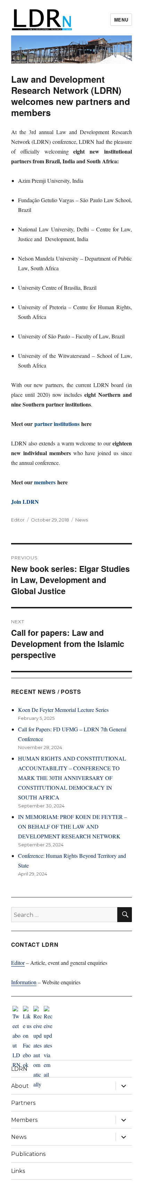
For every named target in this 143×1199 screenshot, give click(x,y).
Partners (23, 1103)
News (81, 520)
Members (24, 1120)
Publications (28, 1154)
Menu (121, 19)
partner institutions (56, 424)
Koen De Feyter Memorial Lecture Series (63, 709)
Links (18, 1171)
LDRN (19, 1069)
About (20, 1086)
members (45, 482)
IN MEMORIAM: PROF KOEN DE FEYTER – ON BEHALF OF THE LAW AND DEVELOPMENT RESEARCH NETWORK (72, 826)
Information (23, 982)
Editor (18, 520)
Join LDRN (25, 502)
